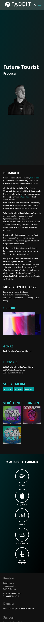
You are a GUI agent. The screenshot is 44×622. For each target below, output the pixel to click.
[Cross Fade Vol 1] (13, 436)
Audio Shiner (25, 197)
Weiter (35, 322)
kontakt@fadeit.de (14, 593)
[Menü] (39, 5)
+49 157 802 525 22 (12, 596)
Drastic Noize (34, 178)
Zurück (8, 322)
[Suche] (34, 5)
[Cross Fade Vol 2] (13, 416)
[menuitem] (34, 5)
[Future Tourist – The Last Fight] (33, 416)
